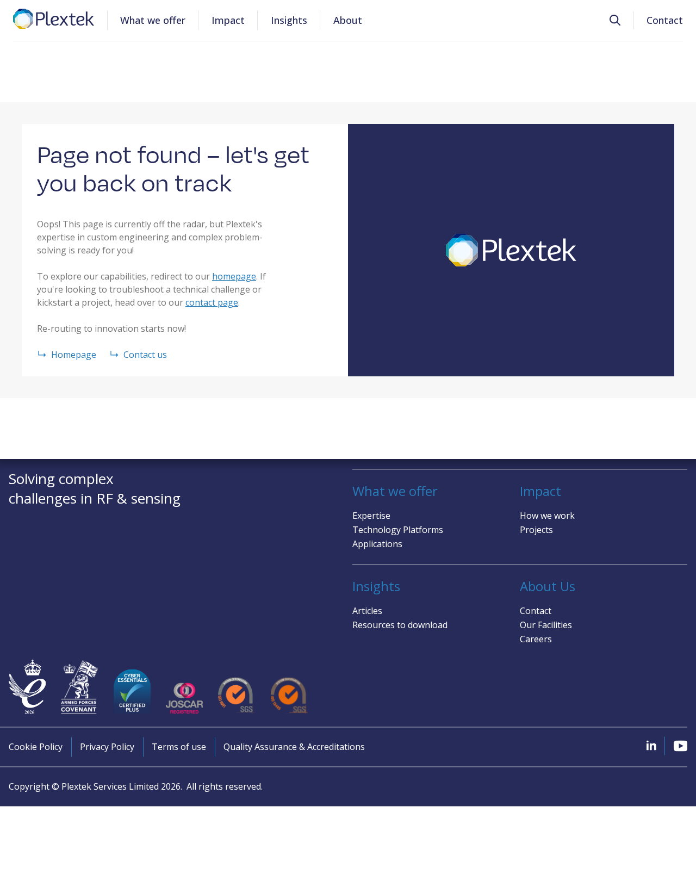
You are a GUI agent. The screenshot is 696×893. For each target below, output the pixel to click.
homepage (234, 276)
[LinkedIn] (651, 745)
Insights (289, 20)
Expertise (371, 516)
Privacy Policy (107, 747)
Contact (665, 20)
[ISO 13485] (289, 696)
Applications (377, 544)
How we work (547, 516)
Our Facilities (546, 625)
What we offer (152, 20)
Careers (536, 639)
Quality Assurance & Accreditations (294, 747)
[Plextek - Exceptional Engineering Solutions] (53, 19)
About (347, 20)
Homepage (73, 355)
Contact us (145, 355)
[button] (615, 20)
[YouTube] (680, 745)
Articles (367, 611)
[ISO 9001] (236, 696)
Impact (228, 20)
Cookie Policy (36, 747)
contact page (211, 302)
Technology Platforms (397, 530)
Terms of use (179, 747)
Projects (536, 530)
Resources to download (400, 625)
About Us (547, 586)
